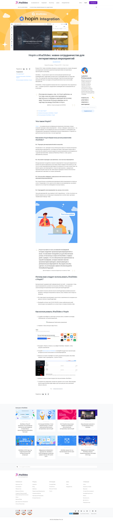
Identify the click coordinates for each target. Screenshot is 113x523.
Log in (85, 2)
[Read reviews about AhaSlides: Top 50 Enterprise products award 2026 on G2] (30, 512)
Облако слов (18, 488)
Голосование (18, 486)
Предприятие (65, 2)
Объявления (56, 62)
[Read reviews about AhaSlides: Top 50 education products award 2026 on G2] (24, 512)
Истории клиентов (36, 497)
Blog (34, 486)
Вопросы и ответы (20, 491)
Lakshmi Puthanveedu (86, 77)
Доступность (86, 500)
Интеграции (52, 481)
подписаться (88, 111)
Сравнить (35, 484)
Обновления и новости (57, 388)
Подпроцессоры (86, 502)
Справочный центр (37, 493)
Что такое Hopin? (20, 74)
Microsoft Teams (53, 488)
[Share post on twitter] (27, 69)
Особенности (35, 2)
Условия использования (88, 491)
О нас (84, 484)
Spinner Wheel (19, 499)
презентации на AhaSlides (49, 350)
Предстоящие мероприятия (39, 491)
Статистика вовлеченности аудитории (41, 7)
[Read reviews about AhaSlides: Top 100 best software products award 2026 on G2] (18, 512)
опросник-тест (19, 484)
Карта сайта (93, 513)
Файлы (84, 495)
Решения (44, 2)
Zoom (50, 491)
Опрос (17, 497)
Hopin (37, 126)
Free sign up (93, 2)
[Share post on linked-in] (24, 69)
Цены (57, 2)
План (67, 484)
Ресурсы (51, 2)
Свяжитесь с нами (87, 486)
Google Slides (52, 484)
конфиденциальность (88, 493)
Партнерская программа (38, 495)
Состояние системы (84, 513)
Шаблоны (35, 488)
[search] (96, 7)
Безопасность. (86, 497)
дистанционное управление (22, 501)
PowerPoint (52, 486)
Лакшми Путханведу (48, 65)
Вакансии (85, 488)
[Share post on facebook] (29, 69)
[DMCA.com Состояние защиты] (73, 513)
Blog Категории (22, 7)
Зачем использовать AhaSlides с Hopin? (23, 77)
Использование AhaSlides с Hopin (24, 80)
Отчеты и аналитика (20, 503)
